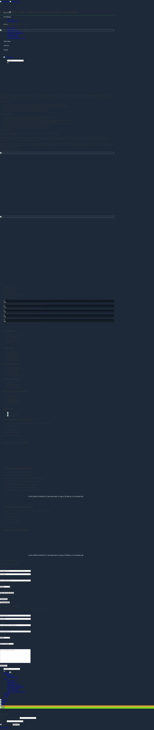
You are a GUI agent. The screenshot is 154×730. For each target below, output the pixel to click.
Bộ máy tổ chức (11, 338)
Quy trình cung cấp (12, 352)
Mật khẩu (3, 721)
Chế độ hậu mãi (11, 353)
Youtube (15, 412)
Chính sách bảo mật (12, 358)
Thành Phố (3, 583)
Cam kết (9, 342)
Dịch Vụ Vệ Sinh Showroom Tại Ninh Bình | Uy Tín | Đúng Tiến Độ (23, 308)
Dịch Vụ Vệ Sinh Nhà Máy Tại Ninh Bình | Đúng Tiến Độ (20, 313)
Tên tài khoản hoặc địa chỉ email (9, 718)
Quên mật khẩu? (4, 727)
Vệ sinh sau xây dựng (10, 288)
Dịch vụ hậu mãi (11, 360)
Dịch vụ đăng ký (4, 640)
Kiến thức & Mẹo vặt (13, 386)
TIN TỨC (6, 695)
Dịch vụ (6, 679)
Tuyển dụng (7, 693)
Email (13, 416)
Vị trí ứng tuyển (4, 590)
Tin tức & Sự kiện (12, 384)
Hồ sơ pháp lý (11, 339)
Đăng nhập (16, 724)
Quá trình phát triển (12, 336)
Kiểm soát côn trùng (9, 291)
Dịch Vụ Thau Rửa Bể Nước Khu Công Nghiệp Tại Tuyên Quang (22, 323)
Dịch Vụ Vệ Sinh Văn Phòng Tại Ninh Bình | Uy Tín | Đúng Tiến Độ (23, 304)
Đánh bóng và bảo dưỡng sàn (15, 687)
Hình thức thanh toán (13, 356)
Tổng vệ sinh (11, 29)
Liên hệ (6, 697)
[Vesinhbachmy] (9, 1)
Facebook (17, 414)
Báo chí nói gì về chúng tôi (14, 388)
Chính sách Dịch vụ (12, 355)
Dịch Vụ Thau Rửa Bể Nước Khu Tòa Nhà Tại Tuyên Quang (21, 318)
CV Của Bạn (3, 596)
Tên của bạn (3, 567)
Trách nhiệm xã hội (12, 21)
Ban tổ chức (10, 20)
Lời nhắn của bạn (5, 647)
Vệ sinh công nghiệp (9, 286)
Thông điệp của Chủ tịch (14, 334)
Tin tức (9, 383)
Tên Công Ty (4, 622)
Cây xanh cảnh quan (9, 293)
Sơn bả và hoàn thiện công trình (12, 294)
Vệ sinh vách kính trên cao (14, 685)
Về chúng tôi (7, 17)
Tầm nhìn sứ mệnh (12, 341)
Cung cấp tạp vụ (11, 681)
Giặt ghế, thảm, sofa (9, 290)
